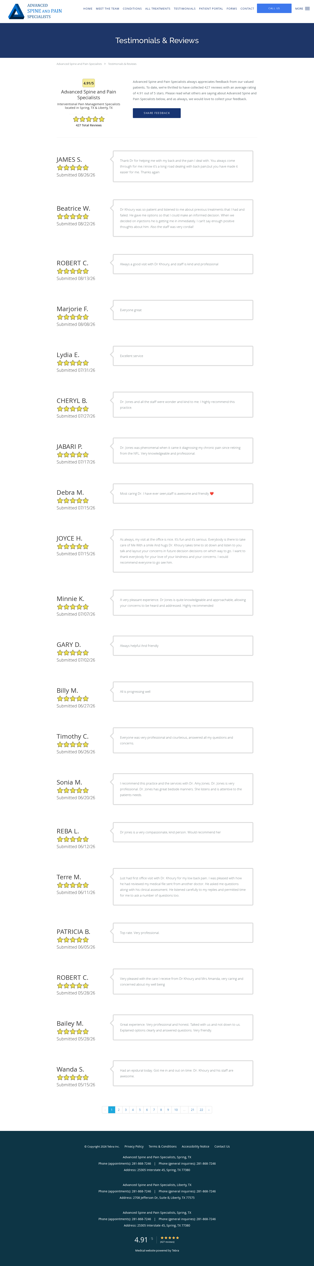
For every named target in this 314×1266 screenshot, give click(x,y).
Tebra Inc (113, 1146)
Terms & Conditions (163, 1146)
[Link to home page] (31, 11)
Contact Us (222, 1146)
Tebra (175, 1250)
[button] (307, 8)
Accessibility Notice (195, 1146)
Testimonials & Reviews (122, 64)
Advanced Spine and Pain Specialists (79, 64)
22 (201, 1110)
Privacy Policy (134, 1146)
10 (176, 1110)
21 (192, 1110)
